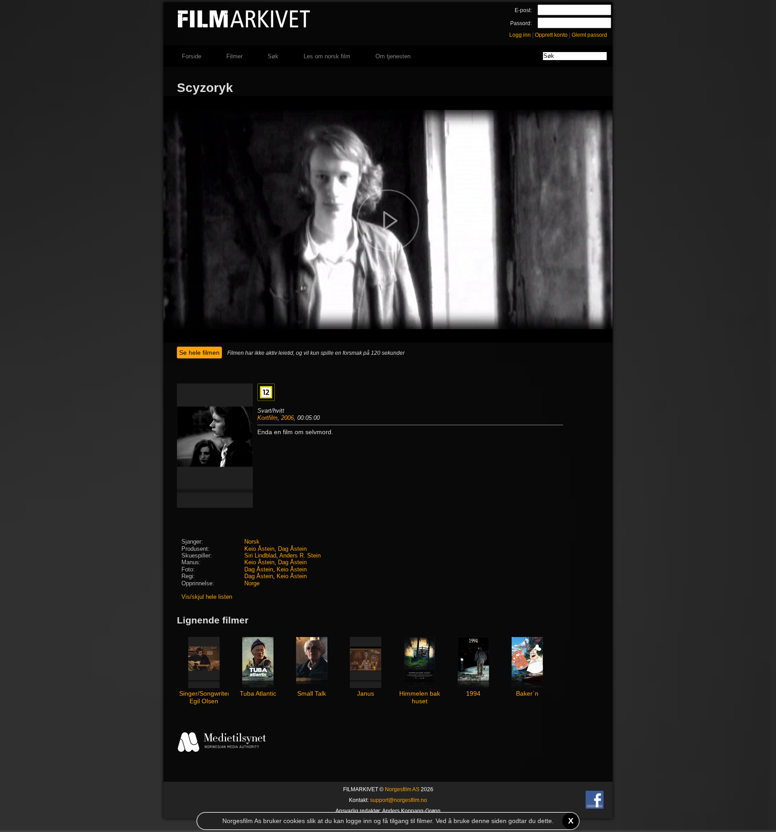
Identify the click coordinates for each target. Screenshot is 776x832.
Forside (191, 56)
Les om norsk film (327, 56)
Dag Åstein (292, 549)
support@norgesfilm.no (398, 800)
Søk (273, 56)
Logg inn (520, 35)
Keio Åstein (259, 549)
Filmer (234, 56)
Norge (252, 583)
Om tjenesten (392, 56)
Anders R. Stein (300, 556)
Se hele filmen (199, 352)
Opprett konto (551, 35)
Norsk (252, 542)
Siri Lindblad (260, 556)
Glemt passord (589, 35)
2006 (287, 417)
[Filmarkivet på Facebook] (595, 807)
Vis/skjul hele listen (206, 597)
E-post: (523, 10)
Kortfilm (267, 417)
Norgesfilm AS (402, 789)
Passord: (521, 23)
